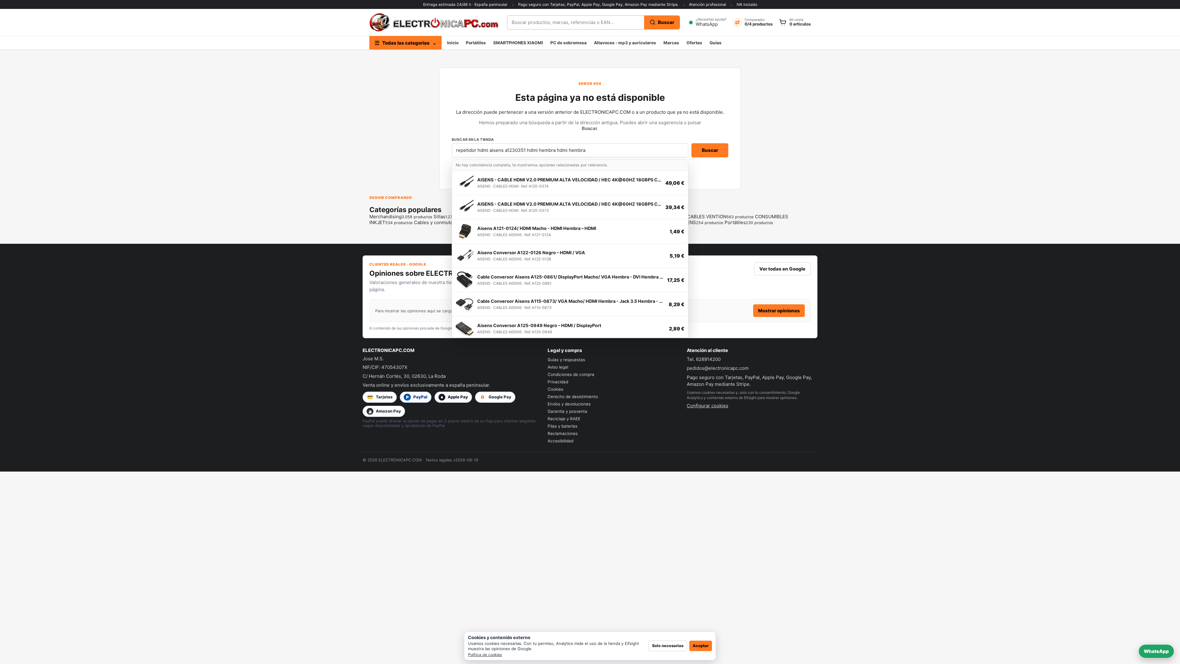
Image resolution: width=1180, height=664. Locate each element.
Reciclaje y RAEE (564, 418)
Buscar (710, 150)
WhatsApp (1156, 651)
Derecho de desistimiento (573, 396)
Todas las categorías (405, 43)
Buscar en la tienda (473, 139)
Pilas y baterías (562, 426)
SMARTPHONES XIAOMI (518, 42)
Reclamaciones (563, 433)
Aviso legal (558, 367)
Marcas (671, 42)
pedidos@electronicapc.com (718, 368)
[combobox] (575, 22)
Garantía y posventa (567, 411)
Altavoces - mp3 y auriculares (625, 42)
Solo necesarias (667, 645)
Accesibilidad (560, 440)
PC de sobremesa (568, 42)
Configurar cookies (707, 406)
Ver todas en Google (782, 269)
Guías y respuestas (566, 359)
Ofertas (694, 42)
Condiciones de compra (571, 374)
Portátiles (476, 42)
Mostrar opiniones (779, 311)
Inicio (452, 42)
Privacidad (558, 381)
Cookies (555, 389)
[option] (570, 183)
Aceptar (701, 645)
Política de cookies (485, 654)
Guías (716, 42)
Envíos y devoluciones (569, 403)
